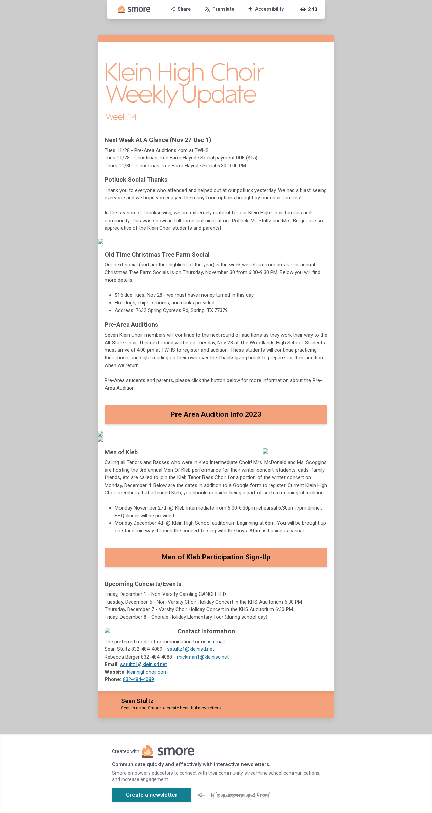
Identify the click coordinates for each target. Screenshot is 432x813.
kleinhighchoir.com (147, 672)
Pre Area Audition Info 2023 (216, 414)
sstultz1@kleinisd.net (190, 649)
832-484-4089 (138, 679)
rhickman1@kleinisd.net (203, 657)
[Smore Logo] (134, 9)
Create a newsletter (152, 795)
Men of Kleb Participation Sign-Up (216, 557)
